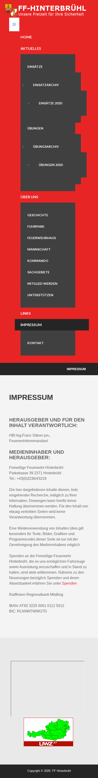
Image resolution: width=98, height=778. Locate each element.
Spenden (69, 583)
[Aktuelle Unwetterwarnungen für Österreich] (48, 731)
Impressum (31, 324)
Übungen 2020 (51, 165)
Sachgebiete (38, 272)
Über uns (29, 197)
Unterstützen (40, 295)
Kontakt (35, 343)
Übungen (35, 128)
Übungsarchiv (46, 146)
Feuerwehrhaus (41, 238)
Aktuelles (31, 48)
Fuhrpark (35, 226)
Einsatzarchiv (46, 85)
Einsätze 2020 (50, 103)
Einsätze (35, 67)
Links (26, 313)
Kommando (37, 261)
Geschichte (37, 215)
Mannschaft (39, 249)
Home (26, 37)
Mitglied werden (42, 283)
